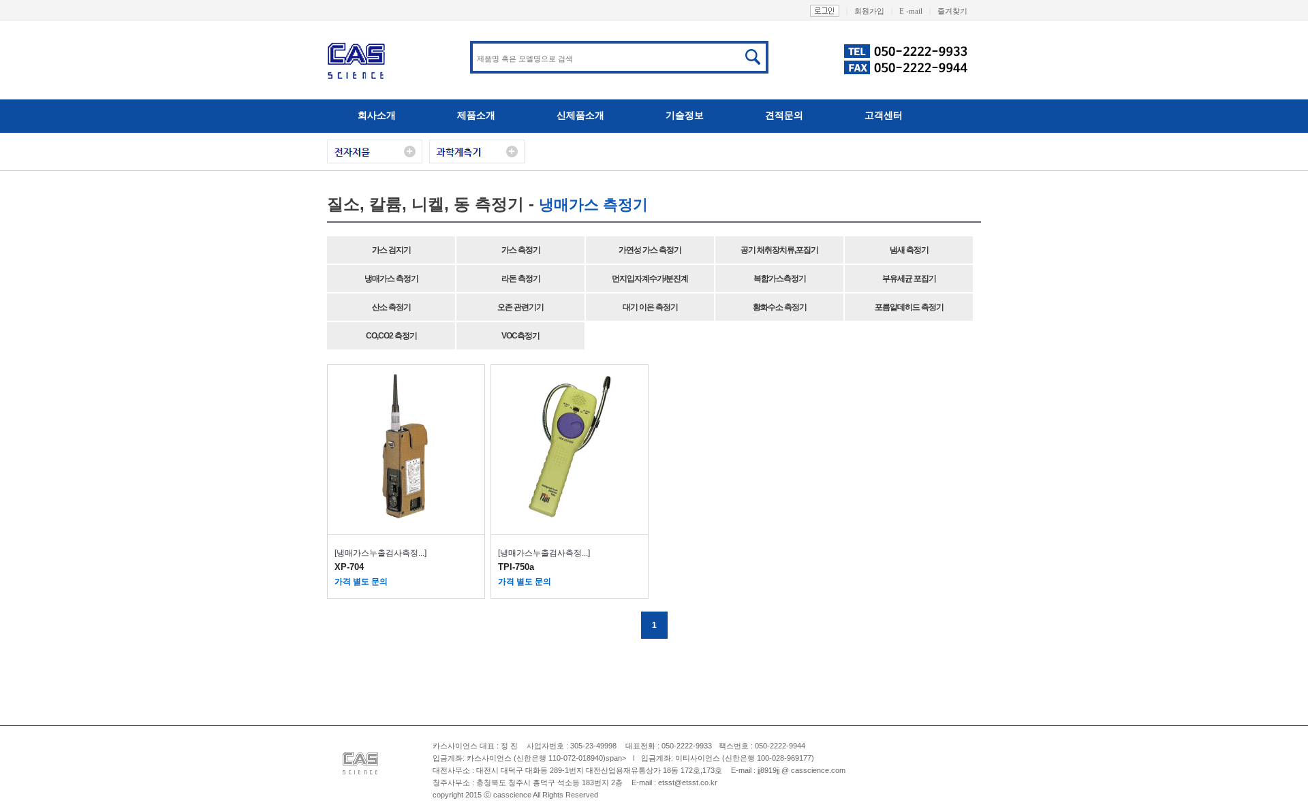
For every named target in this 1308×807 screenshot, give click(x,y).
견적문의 (784, 115)
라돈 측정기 (520, 278)
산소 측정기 (391, 307)
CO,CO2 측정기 (391, 336)
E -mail (915, 11)
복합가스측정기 (779, 278)
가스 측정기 (520, 250)
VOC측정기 (520, 336)
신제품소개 (580, 115)
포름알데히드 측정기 (909, 307)
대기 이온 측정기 (650, 307)
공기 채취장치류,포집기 (779, 250)
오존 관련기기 (520, 307)
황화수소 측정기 (780, 307)
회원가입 (873, 11)
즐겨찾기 (952, 11)
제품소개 (476, 115)
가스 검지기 (391, 250)
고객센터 (884, 115)
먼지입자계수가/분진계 (650, 278)
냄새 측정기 (909, 250)
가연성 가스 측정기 (650, 250)
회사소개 (377, 115)
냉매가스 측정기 (391, 278)
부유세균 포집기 (909, 278)
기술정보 (685, 115)
